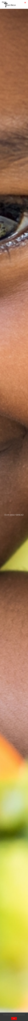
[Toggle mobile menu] (25, 2)
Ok (14, 1018)
